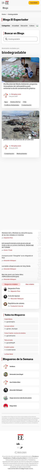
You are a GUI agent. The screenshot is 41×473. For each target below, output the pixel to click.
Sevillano (12, 366)
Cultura (31, 26)
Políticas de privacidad (19, 458)
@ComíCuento (11, 336)
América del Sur (15, 102)
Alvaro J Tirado (8, 250)
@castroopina (11, 322)
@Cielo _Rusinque (12, 329)
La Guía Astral (8, 354)
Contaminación (26, 105)
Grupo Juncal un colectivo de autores (21, 398)
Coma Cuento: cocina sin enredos (15, 333)
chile (24, 102)
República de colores (16, 303)
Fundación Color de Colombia (17, 306)
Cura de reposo (14, 296)
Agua (6, 102)
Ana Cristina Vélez (15, 382)
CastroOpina (8, 319)
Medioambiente (22, 154)
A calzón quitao (9, 347)
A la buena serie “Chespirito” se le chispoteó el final (17, 257)
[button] (38, 25)
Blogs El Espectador (15, 19)
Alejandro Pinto (8, 238)
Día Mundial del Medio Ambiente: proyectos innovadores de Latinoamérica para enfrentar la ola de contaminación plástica (20, 86)
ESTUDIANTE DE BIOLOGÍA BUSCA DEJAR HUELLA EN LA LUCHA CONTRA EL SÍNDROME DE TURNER (18, 245)
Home (4, 14)
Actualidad (15, 26)
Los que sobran (9, 326)
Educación (24, 26)
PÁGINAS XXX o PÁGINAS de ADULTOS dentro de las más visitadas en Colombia (17, 234)
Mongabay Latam (16, 94)
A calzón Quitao (11, 350)
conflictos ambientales (11, 105)
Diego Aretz (13, 406)
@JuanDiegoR (11, 343)
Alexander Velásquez (10, 260)
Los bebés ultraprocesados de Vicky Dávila (16, 266)
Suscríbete (34, 3)
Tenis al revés (8, 340)
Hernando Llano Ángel (16, 374)
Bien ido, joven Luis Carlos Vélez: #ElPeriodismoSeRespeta (12, 276)
